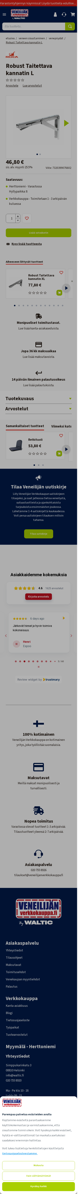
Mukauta (39, 1165)
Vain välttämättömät (38, 1176)
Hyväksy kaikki (38, 1186)
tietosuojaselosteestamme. (20, 1153)
